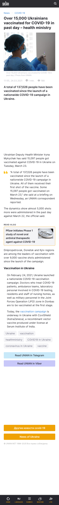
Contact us (38, 95)
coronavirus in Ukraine (19, 345)
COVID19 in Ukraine (39, 339)
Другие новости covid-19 (29, 428)
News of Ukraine (29, 436)
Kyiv (8, 79)
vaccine (42, 345)
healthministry (14, 339)
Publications (13, 87)
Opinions (37, 87)
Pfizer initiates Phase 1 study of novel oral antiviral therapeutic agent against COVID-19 (20, 236)
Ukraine (10, 333)
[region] (29, 122)
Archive (10, 95)
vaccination (27, 333)
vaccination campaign (33, 311)
